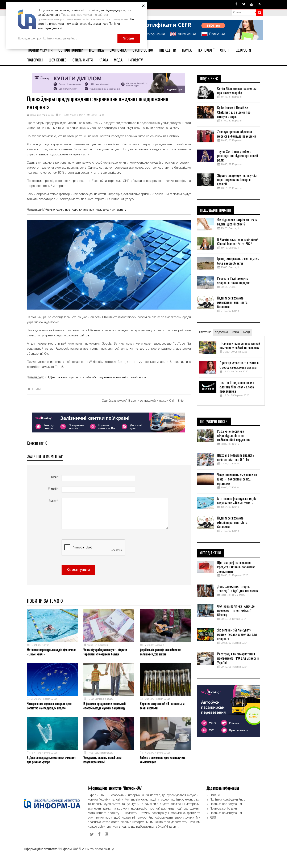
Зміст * (53, 501)
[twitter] (244, 4)
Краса (103, 59)
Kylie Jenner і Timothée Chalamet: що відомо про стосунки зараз (233, 112)
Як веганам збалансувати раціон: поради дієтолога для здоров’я (237, 634)
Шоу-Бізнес (58, 59)
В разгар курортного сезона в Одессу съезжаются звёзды (239, 365)
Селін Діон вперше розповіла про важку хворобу (237, 90)
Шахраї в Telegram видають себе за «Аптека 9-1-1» (235, 457)
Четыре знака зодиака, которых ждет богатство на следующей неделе (49, 706)
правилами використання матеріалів (63, 19)
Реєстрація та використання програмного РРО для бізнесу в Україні (238, 658)
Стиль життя (82, 59)
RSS (213, 817)
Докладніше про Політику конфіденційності (48, 38)
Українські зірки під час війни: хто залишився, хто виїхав (160, 652)
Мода (118, 59)
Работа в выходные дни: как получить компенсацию (163, 759)
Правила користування (226, 804)
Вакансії (215, 795)
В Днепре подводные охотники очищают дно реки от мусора (51, 759)
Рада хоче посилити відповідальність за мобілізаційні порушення (233, 435)
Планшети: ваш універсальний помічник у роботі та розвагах (240, 345)
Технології (205, 50)
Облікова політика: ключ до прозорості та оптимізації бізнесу (236, 610)
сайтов (84, 335)
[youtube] (251, 4)
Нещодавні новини (215, 210)
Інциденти (167, 50)
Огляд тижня (210, 553)
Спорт (225, 50)
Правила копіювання (224, 808)
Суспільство (143, 50)
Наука (187, 50)
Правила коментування (226, 813)
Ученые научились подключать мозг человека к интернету (85, 209)
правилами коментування (111, 19)
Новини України (40, 50)
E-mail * (53, 489)
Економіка (118, 50)
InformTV (135, 59)
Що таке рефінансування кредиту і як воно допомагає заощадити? (236, 567)
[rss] (259, 4)
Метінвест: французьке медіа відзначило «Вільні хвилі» (51, 652)
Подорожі (35, 59)
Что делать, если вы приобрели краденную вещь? (102, 759)
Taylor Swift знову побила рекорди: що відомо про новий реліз (237, 156)
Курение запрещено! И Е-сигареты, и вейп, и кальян (162, 706)
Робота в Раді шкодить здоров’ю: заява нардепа (233, 280)
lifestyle (205, 332)
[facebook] (236, 4)
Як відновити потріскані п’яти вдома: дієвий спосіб (237, 222)
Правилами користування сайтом (84, 14)
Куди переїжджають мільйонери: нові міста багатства (232, 302)
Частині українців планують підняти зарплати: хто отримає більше (105, 652)
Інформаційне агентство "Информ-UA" (51, 849)
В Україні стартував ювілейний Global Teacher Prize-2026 (237, 241)
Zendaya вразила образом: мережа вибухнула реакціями (236, 134)
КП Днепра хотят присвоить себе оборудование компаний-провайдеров (95, 377)
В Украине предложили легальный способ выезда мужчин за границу (104, 706)
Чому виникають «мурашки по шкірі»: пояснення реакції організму (237, 479)
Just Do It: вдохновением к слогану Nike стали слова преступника (237, 387)
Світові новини (70, 50)
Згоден (128, 38)
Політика (96, 50)
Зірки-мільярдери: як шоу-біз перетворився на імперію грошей (236, 179)
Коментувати (78, 570)
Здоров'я (243, 50)
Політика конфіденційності (228, 799)
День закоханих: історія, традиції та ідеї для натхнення (237, 589)
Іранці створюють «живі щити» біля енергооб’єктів (238, 261)
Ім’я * (54, 477)
